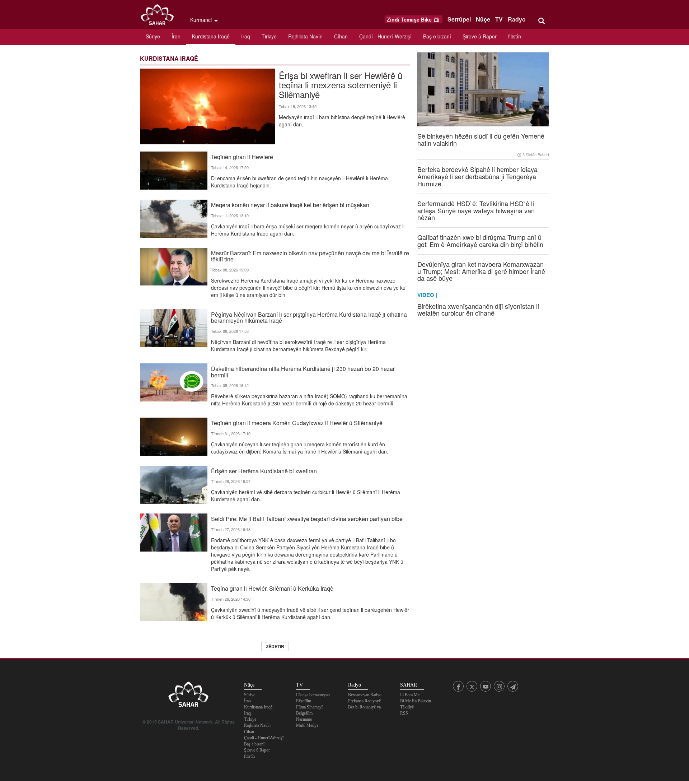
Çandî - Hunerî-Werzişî (385, 36)
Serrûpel (459, 19)
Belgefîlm (304, 713)
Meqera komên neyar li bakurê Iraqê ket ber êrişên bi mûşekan (290, 204)
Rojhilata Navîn (305, 36)
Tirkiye (269, 36)
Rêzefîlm (303, 700)
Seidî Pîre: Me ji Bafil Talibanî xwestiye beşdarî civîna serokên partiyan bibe (307, 518)
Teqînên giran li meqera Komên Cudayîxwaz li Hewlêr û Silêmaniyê (297, 422)
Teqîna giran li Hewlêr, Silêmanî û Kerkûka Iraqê (272, 588)
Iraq (245, 36)
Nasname (304, 719)
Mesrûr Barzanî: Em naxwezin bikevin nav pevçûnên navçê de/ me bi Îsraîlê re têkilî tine (310, 255)
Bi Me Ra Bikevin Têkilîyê (415, 704)
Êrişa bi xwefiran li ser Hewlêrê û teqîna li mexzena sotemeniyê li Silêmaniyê (340, 84)
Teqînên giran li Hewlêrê (242, 156)
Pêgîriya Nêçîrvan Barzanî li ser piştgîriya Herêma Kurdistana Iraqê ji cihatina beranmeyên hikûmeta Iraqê (309, 317)
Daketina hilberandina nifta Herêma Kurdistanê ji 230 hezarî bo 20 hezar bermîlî (303, 371)
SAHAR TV (188, 696)
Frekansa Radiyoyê (364, 700)
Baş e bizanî (437, 36)
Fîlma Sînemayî (309, 707)
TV (499, 19)
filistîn (514, 36)
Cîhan (341, 36)
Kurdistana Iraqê (211, 36)
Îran (176, 36)
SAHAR (159, 16)
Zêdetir (275, 646)
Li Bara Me (410, 694)
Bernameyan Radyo (364, 694)
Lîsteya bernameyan (313, 694)
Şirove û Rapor (480, 36)
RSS (404, 713)
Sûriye (153, 36)
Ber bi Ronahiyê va (364, 707)
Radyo (517, 19)
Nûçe (483, 19)
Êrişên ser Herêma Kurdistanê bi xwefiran (264, 470)
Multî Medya (307, 725)
